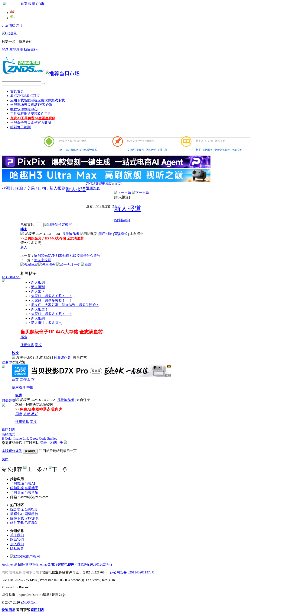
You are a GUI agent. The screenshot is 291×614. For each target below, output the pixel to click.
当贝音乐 (31, 492)
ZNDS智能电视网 (99, 183)
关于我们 (17, 535)
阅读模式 (120, 234)
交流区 (131, 149)
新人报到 (57, 188)
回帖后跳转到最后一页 (60, 451)
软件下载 (64, 149)
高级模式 (8, 434)
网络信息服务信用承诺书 (20, 572)
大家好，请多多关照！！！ (51, 296)
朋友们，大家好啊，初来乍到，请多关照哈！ (65, 305)
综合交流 (17, 509)
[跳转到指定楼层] (58, 224)
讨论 (80, 149)
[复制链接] (122, 220)
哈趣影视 (17, 488)
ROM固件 (237, 149)
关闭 (5, 459)
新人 (23, 247)
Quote (34, 438)
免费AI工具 (32, 118)
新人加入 (38, 291)
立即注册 (16, 49)
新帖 (17, 564)
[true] (43, 83)
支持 (23, 379)
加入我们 (17, 544)
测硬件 (141, 149)
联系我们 (17, 539)
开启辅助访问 (12, 25)
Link (26, 438)
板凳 (18, 395)
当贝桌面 (17, 492)
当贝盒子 (30, 122)
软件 (32, 564)
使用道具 (27, 345)
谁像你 (7, 362)
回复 (23, 337)
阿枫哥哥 (8, 401)
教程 (23, 109)
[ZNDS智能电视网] (23, 73)
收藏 (31, 4)
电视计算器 (90, 149)
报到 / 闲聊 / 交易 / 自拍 (25, 188)
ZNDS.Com (29, 602)
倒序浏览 (105, 234)
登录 (5, 49)
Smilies (52, 438)
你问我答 (208, 149)
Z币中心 (162, 149)
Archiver (8, 564)
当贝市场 (31, 104)
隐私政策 (17, 548)
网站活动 (151, 149)
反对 (30, 379)
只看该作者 (70, 234)
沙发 (15, 353)
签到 (20, 127)
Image (17, 438)
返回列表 (93, 188)
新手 (199, 149)
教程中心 (17, 514)
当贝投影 (31, 509)
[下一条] (58, 469)
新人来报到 (42, 260)
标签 (25, 564)
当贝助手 (31, 488)
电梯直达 (27, 224)
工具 (30, 113)
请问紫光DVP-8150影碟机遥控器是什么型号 (67, 255)
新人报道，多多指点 (46, 323)
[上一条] (32, 469)
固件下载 (17, 518)
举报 (38, 345)
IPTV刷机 (31, 518)
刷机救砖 (31, 514)
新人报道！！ (41, 309)
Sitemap (42, 564)
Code (42, 438)
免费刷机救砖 (222, 149)
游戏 (73, 149)
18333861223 (11, 277)
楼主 (23, 229)
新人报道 (76, 189)
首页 (24, 4)
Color (9, 438)
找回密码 (30, 49)
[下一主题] (140, 192)
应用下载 (37, 100)
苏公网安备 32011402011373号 (132, 572)
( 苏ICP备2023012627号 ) (93, 564)
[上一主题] (122, 192)
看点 (25, 96)
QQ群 (40, 4)
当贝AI (29, 483)
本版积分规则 (12, 451)
